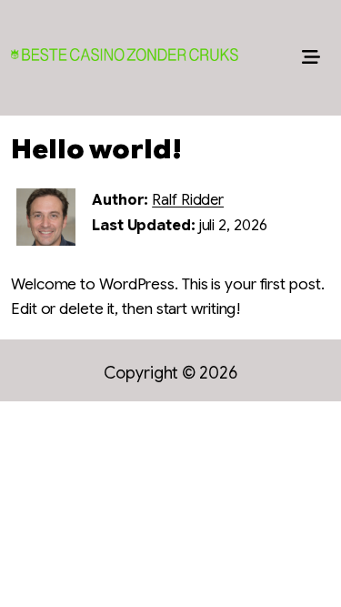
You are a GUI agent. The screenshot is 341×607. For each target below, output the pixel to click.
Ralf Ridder (188, 200)
